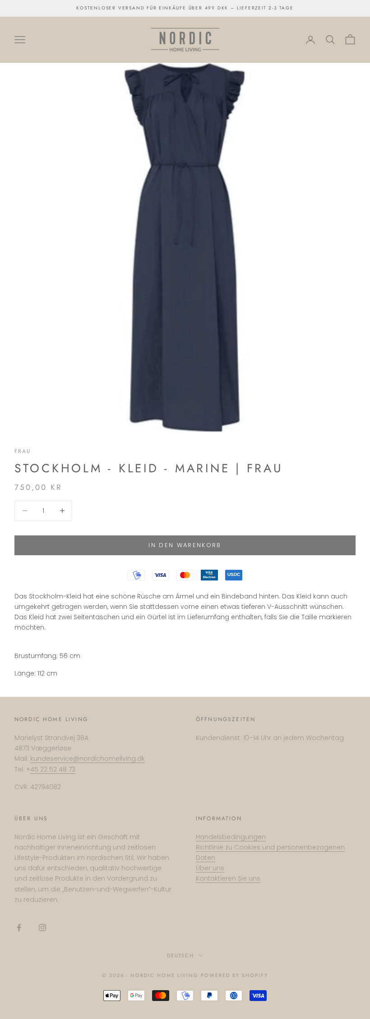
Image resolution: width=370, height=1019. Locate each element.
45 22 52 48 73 (52, 769)
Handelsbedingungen (231, 836)
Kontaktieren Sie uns (228, 878)
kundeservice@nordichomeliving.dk (87, 758)
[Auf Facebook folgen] (18, 927)
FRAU (23, 451)
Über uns (210, 868)
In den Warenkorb (184, 545)
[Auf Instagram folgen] (42, 927)
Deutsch (180, 955)
